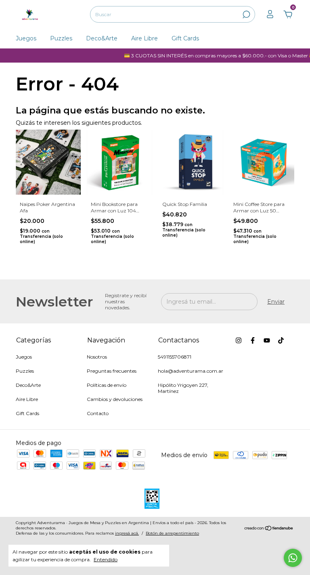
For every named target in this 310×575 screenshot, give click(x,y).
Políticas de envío (106, 385)
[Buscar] (245, 14)
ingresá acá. (127, 533)
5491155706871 (174, 357)
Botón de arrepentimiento (172, 533)
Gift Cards (185, 38)
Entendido (105, 559)
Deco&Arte (101, 38)
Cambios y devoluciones (114, 399)
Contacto (98, 413)
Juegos (26, 38)
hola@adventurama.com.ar (190, 371)
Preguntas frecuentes (111, 371)
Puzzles (61, 38)
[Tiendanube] (269, 529)
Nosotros (97, 357)
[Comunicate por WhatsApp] (293, 558)
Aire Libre (144, 38)
